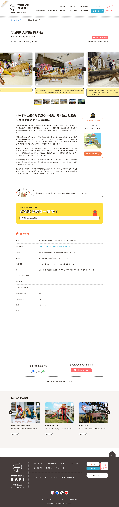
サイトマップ (62, 499)
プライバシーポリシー (48, 499)
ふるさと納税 (83, 11)
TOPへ (112, 455)
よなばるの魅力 (40, 11)
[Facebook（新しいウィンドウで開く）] (57, 492)
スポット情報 (72, 11)
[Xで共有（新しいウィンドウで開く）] (38, 371)
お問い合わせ (97, 475)
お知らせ (63, 7)
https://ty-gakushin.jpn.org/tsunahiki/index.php (56, 246)
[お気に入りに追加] (38, 404)
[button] (38, 101)
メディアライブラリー (51, 477)
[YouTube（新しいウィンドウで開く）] (66, 492)
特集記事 (62, 11)
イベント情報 (72, 7)
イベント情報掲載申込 (67, 477)
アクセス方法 (84, 7)
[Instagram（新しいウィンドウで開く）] (52, 492)
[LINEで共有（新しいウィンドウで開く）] (43, 371)
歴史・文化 (34, 42)
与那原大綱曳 (52, 11)
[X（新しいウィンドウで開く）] (62, 492)
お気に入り (109, 10)
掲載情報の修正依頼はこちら (97, 42)
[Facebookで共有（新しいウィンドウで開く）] (33, 371)
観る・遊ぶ (23, 42)
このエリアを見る (91, 154)
